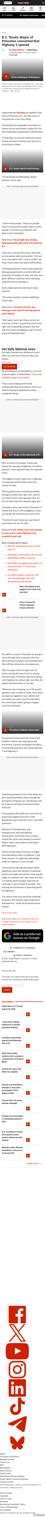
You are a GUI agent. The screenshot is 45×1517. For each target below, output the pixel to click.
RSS (2, 1465)
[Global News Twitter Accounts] (17, 1341)
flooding (21, 112)
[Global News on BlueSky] (17, 1451)
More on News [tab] (9, 543)
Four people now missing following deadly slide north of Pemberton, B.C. (22, 243)
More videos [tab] (22, 543)
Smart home (5, 1473)
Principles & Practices (9, 1457)
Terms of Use (5, 1499)
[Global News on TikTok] (17, 1414)
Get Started (9, 367)
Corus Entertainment (9, 1507)
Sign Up (7, 990)
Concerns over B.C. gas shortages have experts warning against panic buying (21, 310)
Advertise (4, 1501)
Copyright (4, 1496)
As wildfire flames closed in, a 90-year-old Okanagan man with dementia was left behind (23, 578)
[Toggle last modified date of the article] (37, 52)
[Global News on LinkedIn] (17, 1396)
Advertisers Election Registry (12, 1476)
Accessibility (5, 1510)
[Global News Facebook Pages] (17, 1323)
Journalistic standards (24, 948)
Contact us (4, 1462)
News (4, 33)
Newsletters (5, 1468)
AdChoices (40, 1515)
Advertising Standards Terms (12, 1504)
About (2, 1454)
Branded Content (7, 1459)
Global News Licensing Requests (14, 1479)
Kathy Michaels (18, 50)
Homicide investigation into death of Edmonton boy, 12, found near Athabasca (25, 566)
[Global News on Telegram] (17, 1433)
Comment (10, 952)
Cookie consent (6, 1482)
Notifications (5, 1471)
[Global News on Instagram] (17, 1378)
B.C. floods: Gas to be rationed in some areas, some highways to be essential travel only (22, 533)
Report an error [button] (24, 955)
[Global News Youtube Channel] (17, 1359)
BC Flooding (7, 15)
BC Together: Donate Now (29, 15)
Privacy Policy (22, 377)
